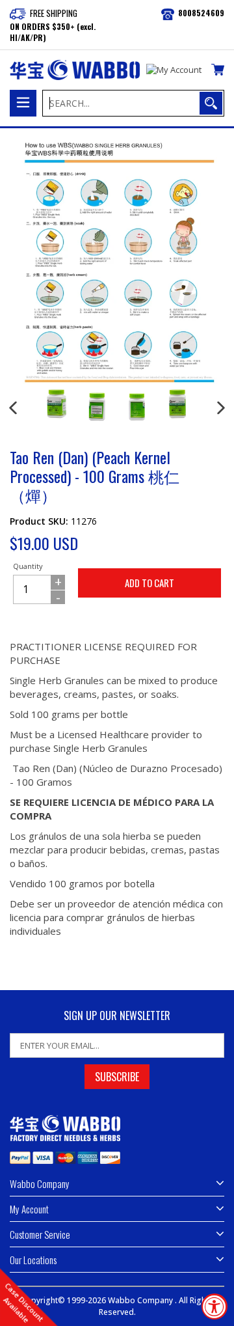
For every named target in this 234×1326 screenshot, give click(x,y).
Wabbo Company (141, 1300)
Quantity (28, 566)
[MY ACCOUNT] (174, 70)
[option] (56, 403)
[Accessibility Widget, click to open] (215, 1306)
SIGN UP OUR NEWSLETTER (117, 1016)
